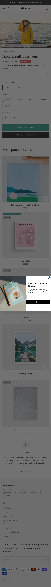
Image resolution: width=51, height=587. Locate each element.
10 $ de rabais (38, 302)
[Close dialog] (49, 277)
